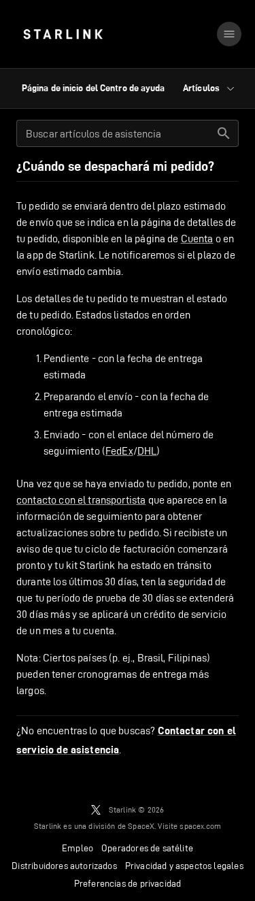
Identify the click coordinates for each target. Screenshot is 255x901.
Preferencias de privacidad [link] (127, 883)
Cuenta (197, 238)
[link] (63, 34)
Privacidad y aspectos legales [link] (184, 865)
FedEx (119, 451)
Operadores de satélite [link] (147, 847)
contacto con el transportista (81, 500)
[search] (223, 133)
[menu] (229, 34)
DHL (146, 451)
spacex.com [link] (200, 825)
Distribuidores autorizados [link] (64, 865)
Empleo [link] (77, 847)
